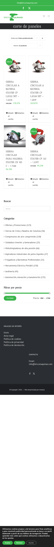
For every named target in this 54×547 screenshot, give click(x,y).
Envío (6, 332)
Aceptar (7, 543)
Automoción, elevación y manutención (22, 277)
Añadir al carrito (11, 116)
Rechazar (19, 543)
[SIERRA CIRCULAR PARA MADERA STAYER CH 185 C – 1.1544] (15, 136)
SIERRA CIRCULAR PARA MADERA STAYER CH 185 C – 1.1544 (14, 158)
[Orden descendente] (42, 38)
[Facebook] (30, 374)
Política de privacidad (14, 342)
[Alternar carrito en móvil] (44, 16)
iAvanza (42, 390)
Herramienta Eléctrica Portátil (19, 265)
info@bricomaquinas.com (27, 3)
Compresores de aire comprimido (20, 236)
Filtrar (10, 298)
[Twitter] (34, 374)
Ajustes (31, 543)
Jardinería (9, 271)
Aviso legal (9, 335)
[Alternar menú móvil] (49, 16)
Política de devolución (14, 345)
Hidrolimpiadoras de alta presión (20, 248)
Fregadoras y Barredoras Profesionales (22, 259)
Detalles (20, 113)
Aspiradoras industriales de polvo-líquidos (24, 254)
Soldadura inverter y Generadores (20, 242)
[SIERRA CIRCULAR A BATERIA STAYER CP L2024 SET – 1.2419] (39, 67)
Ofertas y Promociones (15, 225)
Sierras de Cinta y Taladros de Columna (23, 231)
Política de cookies (12, 339)
